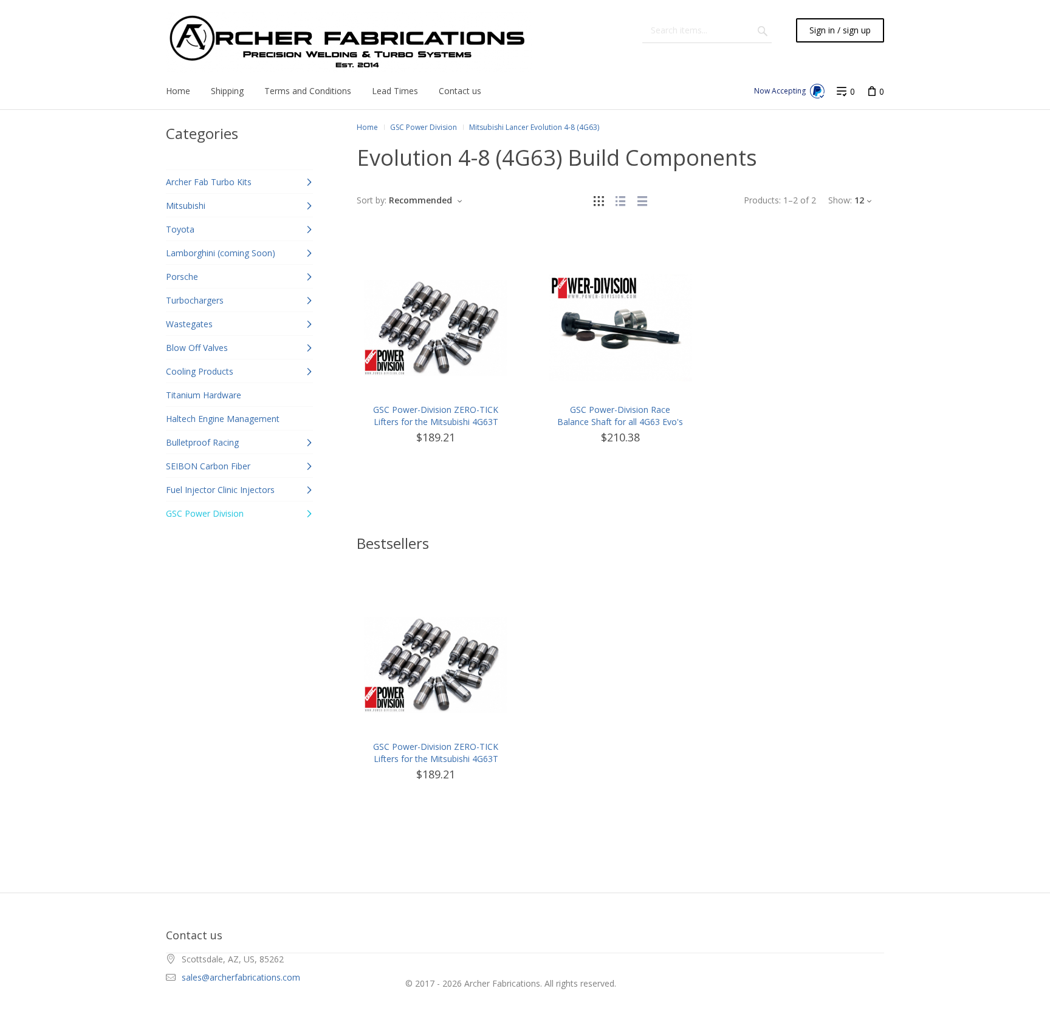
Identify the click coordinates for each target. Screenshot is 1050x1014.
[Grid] (598, 200)
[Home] (349, 42)
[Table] (642, 200)
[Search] (762, 30)
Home (367, 127)
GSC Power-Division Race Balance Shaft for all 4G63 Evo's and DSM (620, 422)
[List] (620, 200)
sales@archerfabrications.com (241, 977)
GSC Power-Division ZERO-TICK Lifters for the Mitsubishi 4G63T (435, 415)
